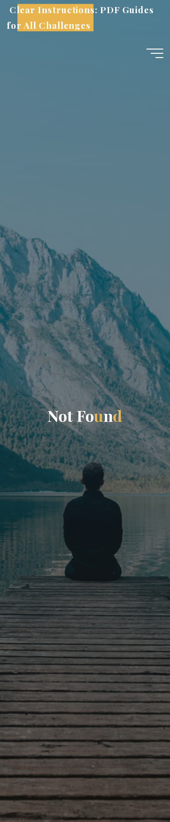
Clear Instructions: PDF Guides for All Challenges (80, 18)
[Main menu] (154, 53)
